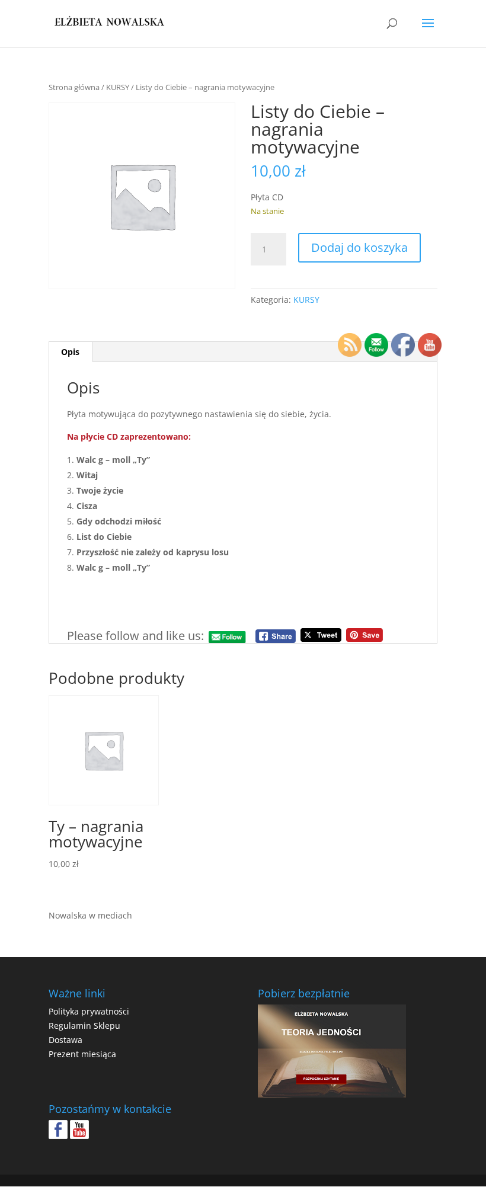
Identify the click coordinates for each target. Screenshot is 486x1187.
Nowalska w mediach (90, 915)
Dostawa (65, 1039)
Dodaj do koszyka (359, 247)
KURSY (117, 87)
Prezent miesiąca (82, 1054)
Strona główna (74, 87)
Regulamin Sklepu (84, 1025)
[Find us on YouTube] (79, 1129)
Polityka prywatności (89, 1011)
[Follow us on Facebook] (58, 1129)
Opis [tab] (70, 351)
